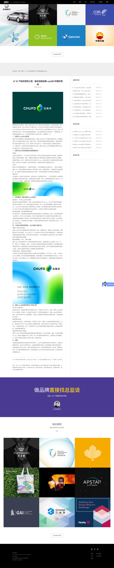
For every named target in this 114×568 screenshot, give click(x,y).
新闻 (22, 71)
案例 (80, 2)
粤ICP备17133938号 (17, 560)
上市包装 (100, 2)
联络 (107, 2)
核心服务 (98, 553)
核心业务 (92, 2)
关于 (86, 2)
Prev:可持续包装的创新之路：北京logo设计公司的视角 (25, 359)
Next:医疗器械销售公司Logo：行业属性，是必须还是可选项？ (52, 359)
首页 (74, 2)
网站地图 (14, 552)
